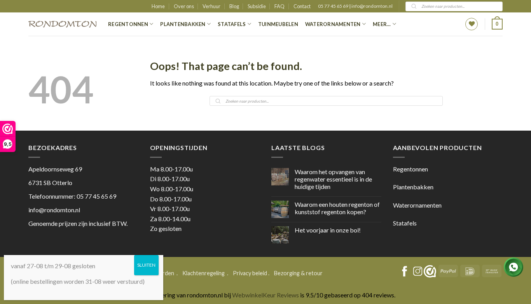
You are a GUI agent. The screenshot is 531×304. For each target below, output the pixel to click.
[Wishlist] (471, 24)
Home (158, 6)
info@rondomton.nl (372, 6)
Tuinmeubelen (278, 24)
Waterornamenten (333, 24)
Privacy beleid (250, 273)
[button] (497, 24)
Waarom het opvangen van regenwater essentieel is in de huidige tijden (333, 179)
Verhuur (211, 6)
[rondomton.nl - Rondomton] (62, 24)
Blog (234, 6)
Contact (302, 6)
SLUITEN (146, 265)
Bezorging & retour (298, 273)
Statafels (232, 24)
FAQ (279, 6)
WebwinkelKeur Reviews (265, 295)
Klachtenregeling (203, 273)
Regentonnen (128, 24)
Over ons (184, 6)
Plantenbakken (182, 24)
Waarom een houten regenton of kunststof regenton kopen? (337, 208)
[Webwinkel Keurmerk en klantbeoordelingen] (430, 271)
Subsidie (257, 6)
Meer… (382, 24)
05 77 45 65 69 (333, 6)
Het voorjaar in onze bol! (328, 230)
